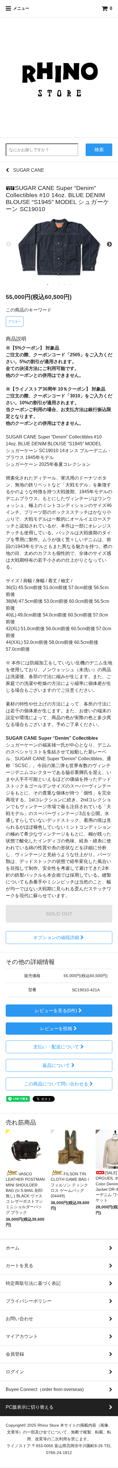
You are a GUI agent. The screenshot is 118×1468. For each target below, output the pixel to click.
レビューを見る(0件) (56, 1010)
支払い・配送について (56, 1046)
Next (109, 244)
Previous (8, 244)
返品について (56, 1065)
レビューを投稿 (56, 1028)
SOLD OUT (59, 914)
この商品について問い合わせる (56, 1083)
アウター (14, 321)
